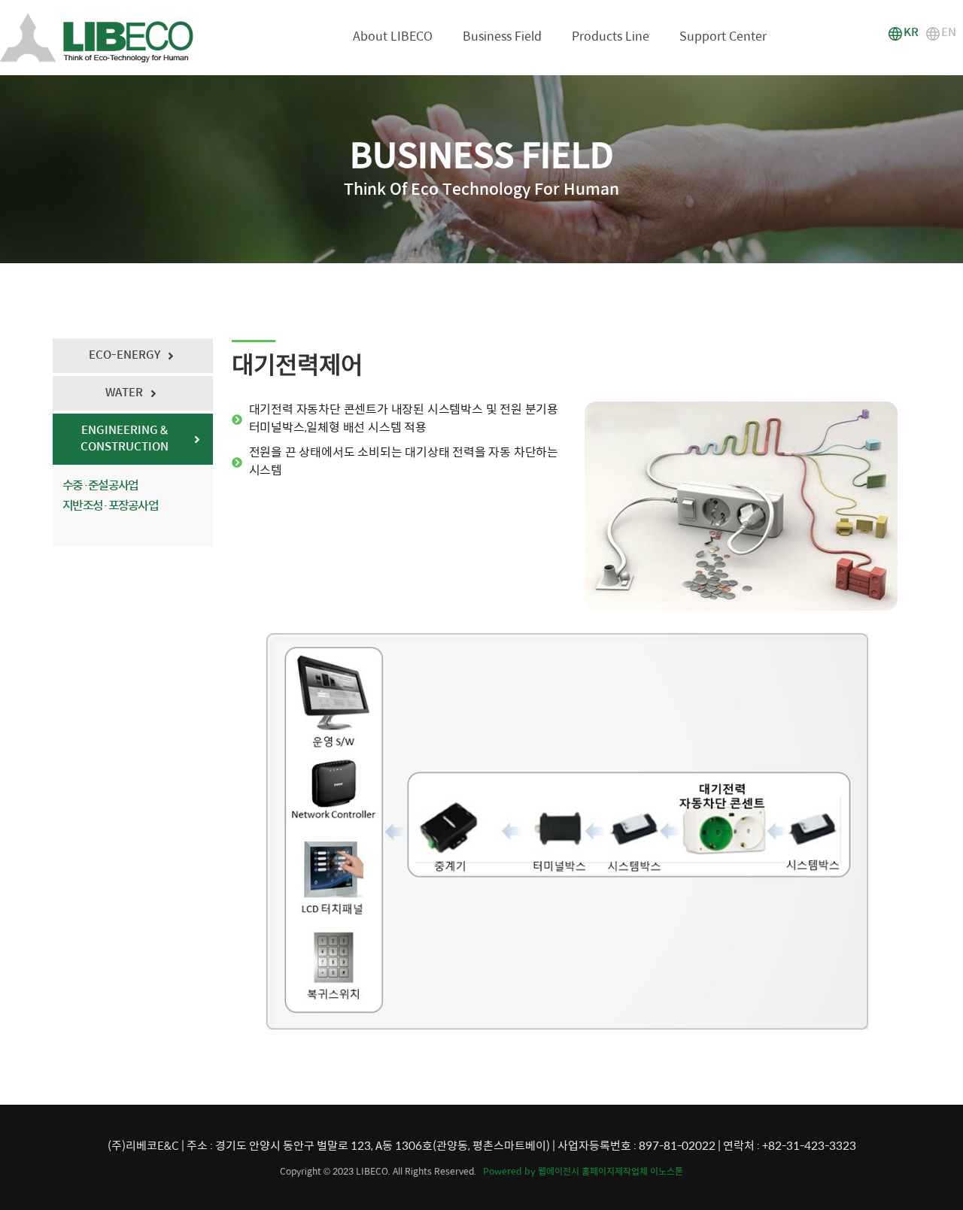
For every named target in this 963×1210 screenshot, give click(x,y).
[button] (904, 34)
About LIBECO (393, 37)
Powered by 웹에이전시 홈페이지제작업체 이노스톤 (583, 1172)
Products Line (610, 37)
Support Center (723, 37)
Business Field (502, 37)
